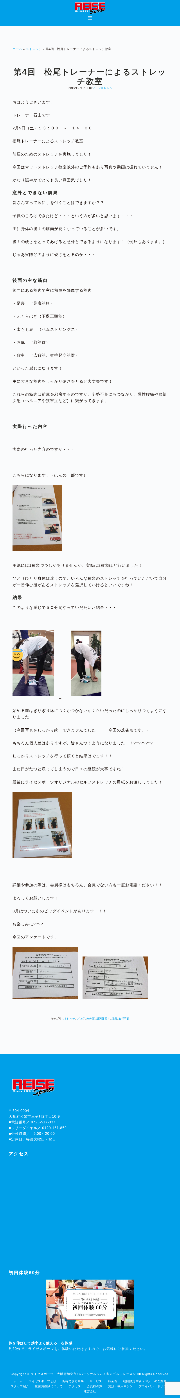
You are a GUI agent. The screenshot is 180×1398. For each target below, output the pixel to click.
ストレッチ (68, 1018)
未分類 (90, 1018)
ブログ (81, 1018)
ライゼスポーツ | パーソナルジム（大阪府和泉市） (90, 8)
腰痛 (114, 1018)
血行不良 (124, 1018)
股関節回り (103, 1018)
